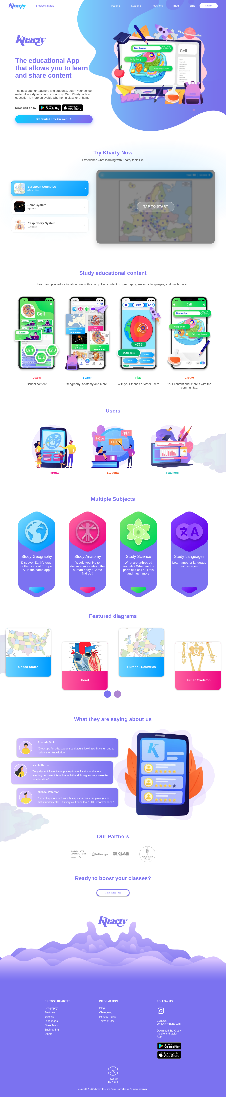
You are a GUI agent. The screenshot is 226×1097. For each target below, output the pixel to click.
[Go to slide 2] (203, 109)
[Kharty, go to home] (18, 5)
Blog (176, 5)
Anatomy (50, 1012)
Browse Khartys (45, 5)
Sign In (208, 5)
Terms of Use (107, 1021)
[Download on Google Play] (50, 108)
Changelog (105, 1012)
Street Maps (52, 1025)
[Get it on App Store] (72, 108)
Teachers (157, 5)
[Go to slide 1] (194, 109)
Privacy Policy (107, 1016)
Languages (51, 1021)
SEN (192, 5)
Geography (51, 1008)
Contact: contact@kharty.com (169, 1022)
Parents (115, 5)
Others (48, 1034)
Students (136, 5)
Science (49, 1016)
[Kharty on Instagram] (161, 1011)
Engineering (52, 1029)
